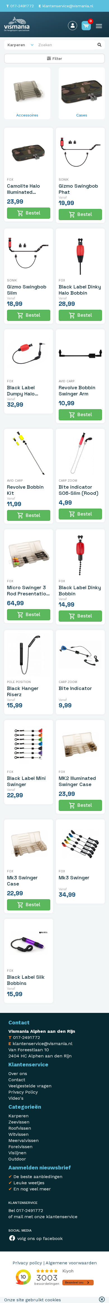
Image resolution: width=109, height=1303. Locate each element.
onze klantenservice (55, 1216)
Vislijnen (17, 1152)
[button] (102, 1300)
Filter (56, 58)
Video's (15, 1098)
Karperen (18, 1115)
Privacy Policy (23, 1092)
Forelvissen (20, 1146)
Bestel (28, 213)
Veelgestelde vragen (29, 1085)
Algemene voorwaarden (71, 1262)
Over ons (17, 1073)
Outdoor (17, 1159)
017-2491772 (20, 6)
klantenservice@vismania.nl (66, 6)
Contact (16, 1079)
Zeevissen (18, 1122)
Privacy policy (27, 1262)
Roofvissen (19, 1128)
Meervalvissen (23, 1140)
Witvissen (18, 1134)
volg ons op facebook (39, 1238)
